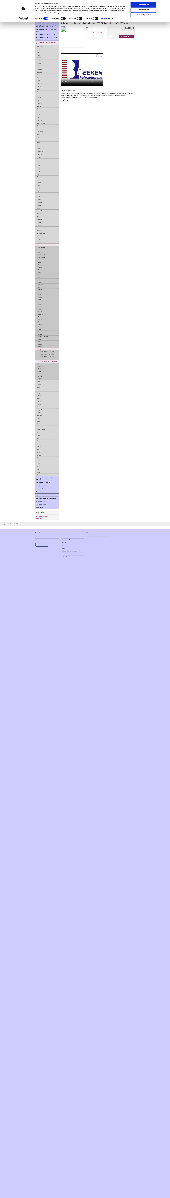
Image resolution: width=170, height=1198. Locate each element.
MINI (38, 239)
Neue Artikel (39, 507)
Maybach (39, 225)
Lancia (39, 199)
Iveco (38, 174)
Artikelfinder (38, 539)
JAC (38, 177)
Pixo (39, 322)
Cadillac (39, 77)
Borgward (39, 69)
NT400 (40, 302)
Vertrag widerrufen (42, 544)
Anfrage (3, 524)
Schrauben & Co (41, 501)
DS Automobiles (41, 123)
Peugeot (39, 393)
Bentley (39, 63)
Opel (38, 387)
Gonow (39, 148)
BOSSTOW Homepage (42, 516)
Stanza (40, 344)
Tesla (38, 452)
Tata (38, 449)
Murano (40, 294)
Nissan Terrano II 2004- (45, 359)
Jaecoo (39, 179)
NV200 (40, 304)
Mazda (39, 228)
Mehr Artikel (39, 518)
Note (39, 299)
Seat (38, 427)
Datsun (39, 109)
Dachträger (39, 492)
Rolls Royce (40, 415)
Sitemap (63, 548)
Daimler (39, 106)
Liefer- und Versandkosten (67, 536)
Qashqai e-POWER (43, 336)
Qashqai (40, 334)
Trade (39, 369)
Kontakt (63, 545)
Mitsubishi (39, 242)
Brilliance (39, 72)
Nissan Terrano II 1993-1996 (46, 351)
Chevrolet (39, 83)
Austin (38, 55)
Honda (38, 157)
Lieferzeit (38, 536)
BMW (38, 66)
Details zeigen (105, 18)
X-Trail (40, 376)
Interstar (40, 277)
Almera (40, 260)
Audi (38, 52)
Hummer (39, 160)
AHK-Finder (17, 524)
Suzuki (39, 446)
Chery (38, 80)
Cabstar (40, 267)
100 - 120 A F (41, 247)
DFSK (38, 111)
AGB (63, 553)
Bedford (39, 61)
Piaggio (39, 395)
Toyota (39, 455)
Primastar (40, 327)
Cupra (38, 92)
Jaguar (39, 182)
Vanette (40, 374)
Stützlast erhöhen (41, 504)
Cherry (40, 270)
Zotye (38, 475)
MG (38, 236)
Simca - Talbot (41, 429)
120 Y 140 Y (41, 255)
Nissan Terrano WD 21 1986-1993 (48, 361)
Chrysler (39, 86)
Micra (39, 292)
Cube (39, 272)
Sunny (40, 346)
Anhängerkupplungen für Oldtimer (45, 34)
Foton (38, 140)
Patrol (39, 317)
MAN (38, 216)
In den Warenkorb (126, 36)
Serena (40, 339)
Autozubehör (39, 489)
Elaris (38, 126)
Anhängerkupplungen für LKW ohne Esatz (46, 30)
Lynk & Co (40, 211)
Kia (38, 191)
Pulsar (40, 331)
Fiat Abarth (40, 131)
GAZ (38, 143)
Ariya (39, 262)
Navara (40, 297)
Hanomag (39, 154)
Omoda (39, 384)
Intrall (38, 168)
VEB (38, 460)
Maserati (39, 219)
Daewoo (39, 97)
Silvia (39, 341)
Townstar (40, 366)
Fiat (38, 128)
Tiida (39, 364)
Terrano (40, 349)
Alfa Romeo (40, 46)
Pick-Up (40, 319)
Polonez (39, 404)
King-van (40, 282)
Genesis (39, 145)
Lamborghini (40, 196)
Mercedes (39, 230)
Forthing (39, 137)
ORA (38, 390)
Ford (38, 134)
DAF (38, 100)
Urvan (39, 371)
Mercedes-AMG (41, 233)
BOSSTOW (99, 32)
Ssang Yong (40, 438)
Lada (38, 194)
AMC (38, 49)
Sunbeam (39, 443)
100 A (39, 250)
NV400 (40, 312)
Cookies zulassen (143, 4)
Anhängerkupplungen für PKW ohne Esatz (46, 42)
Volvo (38, 463)
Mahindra (39, 213)
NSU (38, 381)
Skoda (38, 432)
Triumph (39, 458)
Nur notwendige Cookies (143, 14)
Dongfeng (39, 120)
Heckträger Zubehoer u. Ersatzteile (46, 498)
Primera (40, 329)
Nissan (39, 245)
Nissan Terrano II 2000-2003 (46, 356)
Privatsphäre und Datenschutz (68, 539)
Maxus (39, 222)
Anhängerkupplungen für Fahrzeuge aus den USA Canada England (46, 25)
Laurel (39, 287)
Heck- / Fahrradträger (42, 495)
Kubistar (40, 284)
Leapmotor (40, 205)
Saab (38, 421)
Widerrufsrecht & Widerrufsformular (69, 551)
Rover (38, 418)
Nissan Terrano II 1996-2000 (46, 354)
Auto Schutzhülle (41, 485)
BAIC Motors (40, 58)
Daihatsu (39, 103)
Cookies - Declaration (66, 556)
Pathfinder (40, 314)
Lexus (38, 208)
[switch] (63, 18)
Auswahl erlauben (143, 9)
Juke (39, 279)
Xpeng (38, 469)
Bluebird (40, 265)
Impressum (64, 542)
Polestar (39, 401)
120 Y (39, 252)
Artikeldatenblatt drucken (93, 37)
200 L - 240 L (41, 257)
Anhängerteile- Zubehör (43, 482)
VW (38, 466)
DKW (38, 114)
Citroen (39, 89)
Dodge (38, 117)
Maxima (40, 289)
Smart (38, 435)
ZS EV (40, 379)
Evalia (39, 274)
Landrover (39, 202)
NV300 (40, 309)
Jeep (38, 185)
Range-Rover (40, 410)
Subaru (39, 441)
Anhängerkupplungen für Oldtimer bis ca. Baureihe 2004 (46, 38)
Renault (39, 412)
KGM (38, 188)
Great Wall (40, 151)
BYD (38, 75)
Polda (38, 398)
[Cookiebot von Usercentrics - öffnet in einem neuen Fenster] (23, 18)
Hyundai (39, 162)
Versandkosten (131, 29)
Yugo (38, 472)
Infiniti (38, 165)
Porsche (39, 407)
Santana (39, 424)
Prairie (40, 324)
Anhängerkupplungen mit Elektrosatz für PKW (46, 478)
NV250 (40, 307)
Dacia (38, 94)
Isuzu (38, 171)
